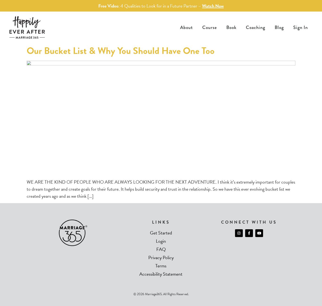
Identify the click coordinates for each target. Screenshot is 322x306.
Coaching (255, 27)
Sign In (300, 27)
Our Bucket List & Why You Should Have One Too (121, 51)
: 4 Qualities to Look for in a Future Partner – (161, 5)
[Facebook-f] (249, 233)
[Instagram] (239, 233)
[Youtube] (259, 233)
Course (209, 27)
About (186, 27)
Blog (279, 27)
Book (231, 27)
